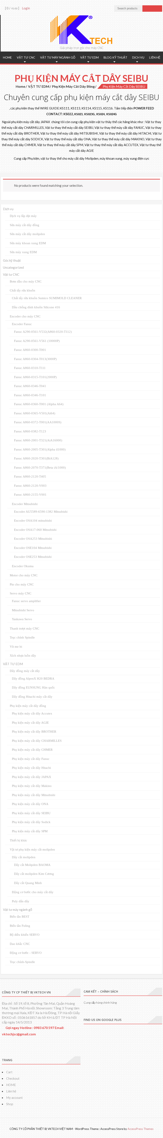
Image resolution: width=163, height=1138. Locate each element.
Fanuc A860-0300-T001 (30, 350)
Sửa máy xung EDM (23, 252)
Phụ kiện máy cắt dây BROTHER (34, 731)
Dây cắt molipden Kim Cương (34, 873)
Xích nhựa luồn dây (23, 655)
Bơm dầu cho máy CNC (26, 281)
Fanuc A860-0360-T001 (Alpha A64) (38, 404)
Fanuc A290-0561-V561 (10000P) (37, 341)
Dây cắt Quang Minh (28, 883)
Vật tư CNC (26, 57)
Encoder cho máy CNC (25, 316)
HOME (7, 57)
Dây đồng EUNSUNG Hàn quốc (33, 687)
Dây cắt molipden (23, 857)
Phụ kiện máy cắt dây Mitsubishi (33, 795)
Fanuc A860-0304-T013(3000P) (35, 359)
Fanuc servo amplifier (26, 601)
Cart (9, 1072)
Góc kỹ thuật (12, 260)
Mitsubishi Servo (23, 610)
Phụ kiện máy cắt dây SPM (30, 831)
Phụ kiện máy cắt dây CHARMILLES (37, 740)
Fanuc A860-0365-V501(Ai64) (34, 413)
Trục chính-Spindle (22, 962)
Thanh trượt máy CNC (24, 628)
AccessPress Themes (140, 1129)
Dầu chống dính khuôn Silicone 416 (36, 307)
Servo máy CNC (20, 593)
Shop (9, 1104)
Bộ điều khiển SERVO (24, 934)
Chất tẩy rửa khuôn (22, 290)
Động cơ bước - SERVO (26, 952)
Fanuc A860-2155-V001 (30, 494)
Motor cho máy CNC (24, 575)
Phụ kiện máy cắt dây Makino (32, 786)
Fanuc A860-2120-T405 (30, 476)
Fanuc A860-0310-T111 (30, 368)
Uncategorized (13, 267)
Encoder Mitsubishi (25, 504)
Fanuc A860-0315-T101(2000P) (35, 377)
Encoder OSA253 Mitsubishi (33, 538)
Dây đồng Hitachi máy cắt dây (32, 696)
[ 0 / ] (11, 8)
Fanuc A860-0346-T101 (30, 395)
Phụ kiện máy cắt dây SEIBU (31, 813)
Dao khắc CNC (20, 944)
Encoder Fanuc (22, 324)
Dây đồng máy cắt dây (25, 671)
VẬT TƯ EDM (89, 57)
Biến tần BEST (19, 916)
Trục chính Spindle (22, 637)
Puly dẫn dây (20, 901)
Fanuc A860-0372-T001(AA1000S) (37, 422)
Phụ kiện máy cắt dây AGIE (30, 722)
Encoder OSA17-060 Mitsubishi (35, 529)
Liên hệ (154, 57)
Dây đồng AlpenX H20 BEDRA (33, 678)
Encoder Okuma (23, 566)
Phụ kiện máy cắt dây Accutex (32, 713)
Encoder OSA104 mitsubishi (33, 520)
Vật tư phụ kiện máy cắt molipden (32, 849)
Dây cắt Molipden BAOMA (32, 865)
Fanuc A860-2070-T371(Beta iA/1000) (40, 467)
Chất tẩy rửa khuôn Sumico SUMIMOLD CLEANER (47, 298)
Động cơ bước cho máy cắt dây (32, 892)
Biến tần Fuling (20, 925)
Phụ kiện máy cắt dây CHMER (32, 749)
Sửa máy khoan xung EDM (28, 243)
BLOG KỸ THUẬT (115, 57)
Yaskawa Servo (22, 619)
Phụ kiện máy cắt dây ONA (30, 804)
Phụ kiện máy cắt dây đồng (73, 86)
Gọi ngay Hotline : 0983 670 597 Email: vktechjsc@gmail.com (33, 1031)
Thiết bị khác (18, 840)
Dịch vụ (138, 57)
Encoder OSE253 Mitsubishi (33, 556)
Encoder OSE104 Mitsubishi (33, 548)
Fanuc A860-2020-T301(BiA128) (36, 458)
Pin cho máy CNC (22, 584)
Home (20, 86)
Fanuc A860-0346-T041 (30, 386)
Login (26, 8)
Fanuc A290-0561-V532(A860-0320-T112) (43, 331)
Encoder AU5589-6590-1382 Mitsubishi (40, 511)
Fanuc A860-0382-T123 (30, 431)
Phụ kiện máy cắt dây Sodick (31, 822)
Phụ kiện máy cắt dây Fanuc (30, 759)
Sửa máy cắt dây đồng (24, 225)
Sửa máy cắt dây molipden (27, 234)
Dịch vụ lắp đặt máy (23, 216)
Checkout (13, 1078)
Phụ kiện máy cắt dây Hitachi (31, 767)
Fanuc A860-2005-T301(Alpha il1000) (40, 449)
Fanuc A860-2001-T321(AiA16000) (38, 440)
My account (14, 1097)
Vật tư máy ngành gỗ (57, 57)
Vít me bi (16, 646)
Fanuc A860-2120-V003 (30, 485)
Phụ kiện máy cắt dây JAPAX (31, 777)
